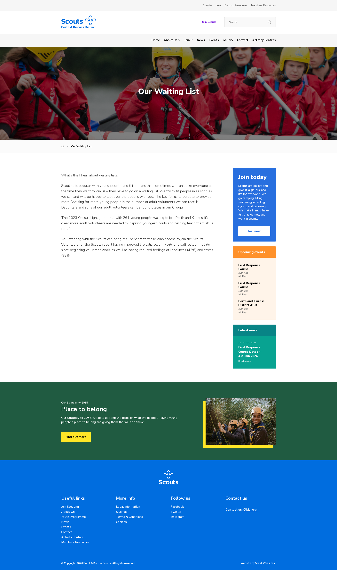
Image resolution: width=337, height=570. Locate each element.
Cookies (208, 5)
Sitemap (122, 512)
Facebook (177, 507)
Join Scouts (209, 22)
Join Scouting (70, 507)
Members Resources (263, 5)
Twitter (176, 512)
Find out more (76, 437)
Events (214, 40)
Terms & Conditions (129, 517)
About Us (170, 40)
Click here (250, 509)
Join (218, 5)
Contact (242, 40)
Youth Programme (73, 517)
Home (156, 40)
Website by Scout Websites (258, 563)
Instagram (177, 517)
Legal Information (128, 507)
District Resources (236, 5)
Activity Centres (264, 40)
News (201, 40)
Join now (254, 231)
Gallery (228, 40)
